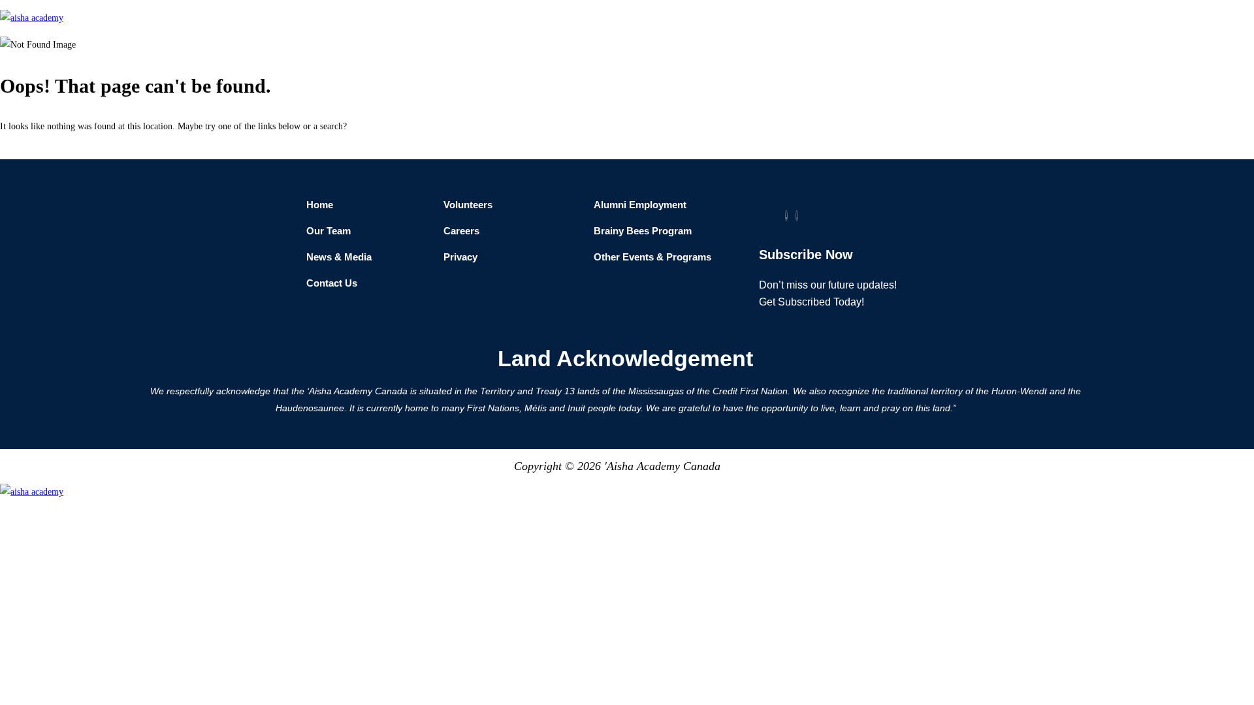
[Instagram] (797, 215)
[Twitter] (786, 215)
